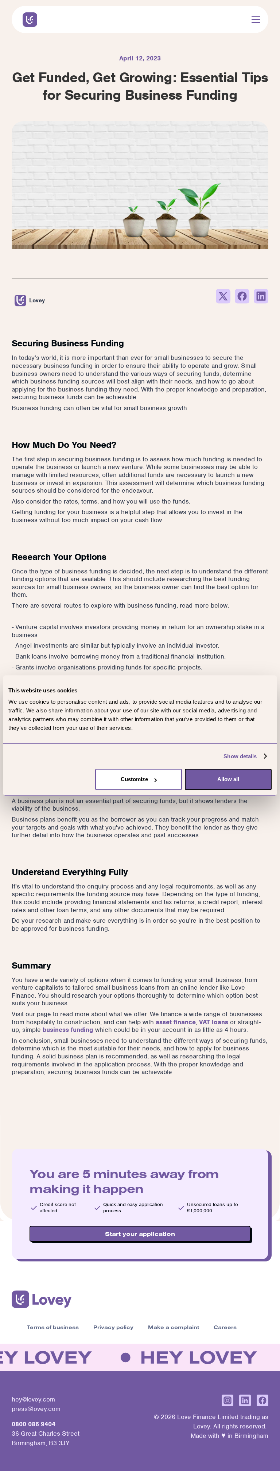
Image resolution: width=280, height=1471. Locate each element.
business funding (68, 1030)
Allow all (228, 779)
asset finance (176, 1022)
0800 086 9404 (33, 1424)
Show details (240, 756)
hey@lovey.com (33, 1399)
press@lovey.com (36, 1409)
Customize (134, 779)
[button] (254, 19)
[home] (30, 19)
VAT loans (213, 1022)
